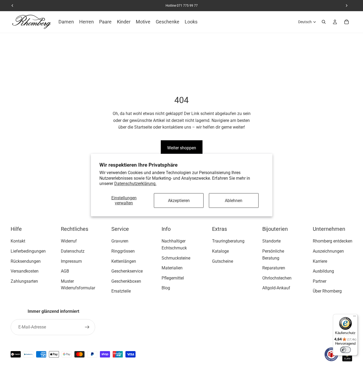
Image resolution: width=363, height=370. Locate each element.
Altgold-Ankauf (276, 288)
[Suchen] (324, 22)
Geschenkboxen (126, 281)
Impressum (71, 261)
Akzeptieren (179, 200)
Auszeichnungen (328, 251)
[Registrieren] (87, 327)
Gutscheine (222, 261)
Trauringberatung (228, 241)
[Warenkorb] (346, 22)
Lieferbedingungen (28, 251)
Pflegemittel (173, 278)
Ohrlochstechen (277, 278)
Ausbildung (323, 271)
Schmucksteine (176, 258)
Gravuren (119, 241)
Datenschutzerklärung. (135, 183)
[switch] (345, 350)
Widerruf (69, 241)
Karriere (320, 261)
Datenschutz (73, 251)
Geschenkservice (127, 271)
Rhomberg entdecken (332, 241)
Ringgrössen (123, 251)
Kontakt (18, 241)
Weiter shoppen (181, 147)
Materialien (172, 268)
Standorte (271, 241)
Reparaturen (273, 268)
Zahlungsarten (24, 281)
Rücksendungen (26, 261)
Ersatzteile (121, 291)
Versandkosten (25, 271)
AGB (65, 271)
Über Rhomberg (327, 291)
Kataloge (220, 251)
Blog (166, 288)
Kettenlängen (123, 261)
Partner (319, 281)
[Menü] (354, 317)
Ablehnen (233, 200)
